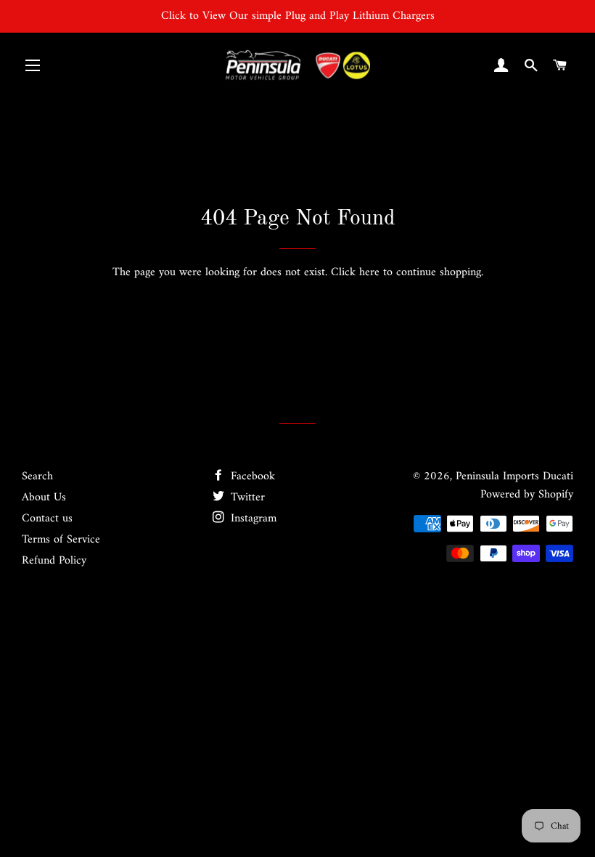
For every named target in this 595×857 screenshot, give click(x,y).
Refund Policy (54, 561)
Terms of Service (61, 539)
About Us (44, 497)
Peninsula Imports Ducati (514, 476)
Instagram (251, 518)
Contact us (47, 518)
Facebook (251, 476)
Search (37, 476)
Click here (355, 272)
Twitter (246, 497)
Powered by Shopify (526, 494)
